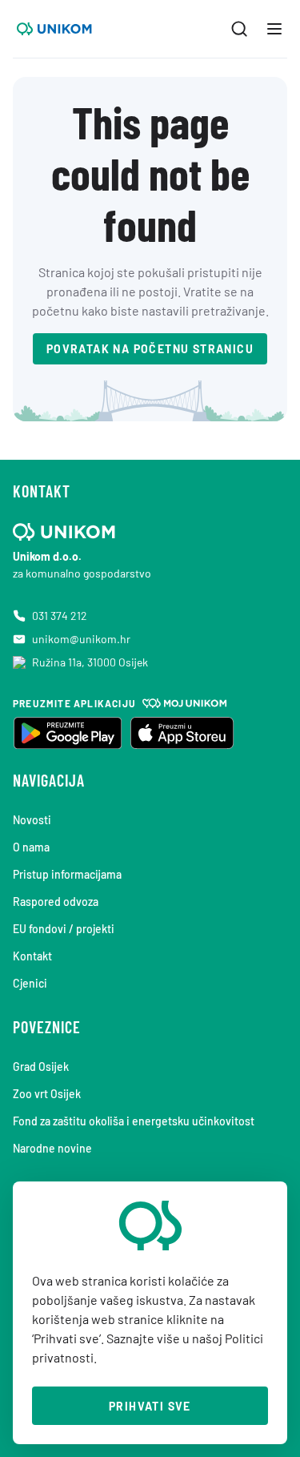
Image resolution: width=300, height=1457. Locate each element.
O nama (31, 847)
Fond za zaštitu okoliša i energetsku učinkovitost (133, 1121)
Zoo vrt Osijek (47, 1094)
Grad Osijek (41, 1066)
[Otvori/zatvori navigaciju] (274, 29)
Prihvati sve (150, 1406)
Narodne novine (52, 1148)
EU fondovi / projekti (63, 929)
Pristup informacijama (67, 874)
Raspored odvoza (55, 901)
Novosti (32, 820)
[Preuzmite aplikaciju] (67, 733)
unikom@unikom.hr (81, 639)
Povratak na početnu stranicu (150, 349)
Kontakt (32, 956)
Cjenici (30, 983)
